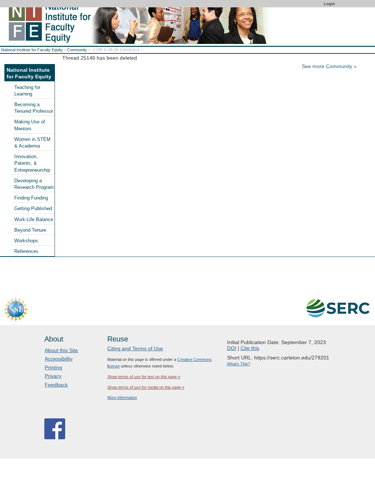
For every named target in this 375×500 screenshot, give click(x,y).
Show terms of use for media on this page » (145, 387)
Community (77, 50)
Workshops (26, 240)
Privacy (53, 376)
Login (329, 3)
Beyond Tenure (30, 230)
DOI (231, 348)
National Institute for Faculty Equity (32, 50)
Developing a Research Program (34, 184)
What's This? (238, 364)
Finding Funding (31, 198)
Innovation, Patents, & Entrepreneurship (32, 163)
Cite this (250, 348)
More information (122, 397)
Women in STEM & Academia (32, 143)
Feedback (56, 385)
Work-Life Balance (33, 219)
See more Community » (329, 66)
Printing (53, 367)
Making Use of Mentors (29, 125)
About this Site (61, 350)
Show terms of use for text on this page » (143, 376)
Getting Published (33, 208)
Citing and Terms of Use (135, 348)
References (26, 251)
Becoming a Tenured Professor (33, 108)
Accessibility (59, 359)
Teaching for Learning (27, 91)
